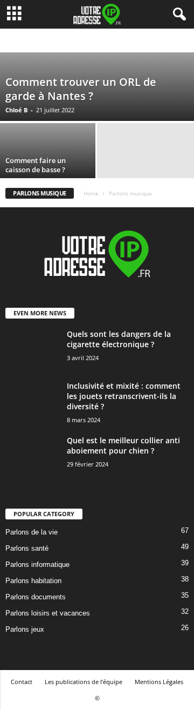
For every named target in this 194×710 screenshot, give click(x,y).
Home (91, 193)
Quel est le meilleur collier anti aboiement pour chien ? (123, 445)
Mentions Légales (159, 682)
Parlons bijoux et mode (138, 40)
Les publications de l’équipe (83, 682)
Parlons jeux (24, 629)
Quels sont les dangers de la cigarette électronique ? (119, 339)
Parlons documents (35, 597)
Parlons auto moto (72, 40)
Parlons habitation (33, 581)
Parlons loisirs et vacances (47, 613)
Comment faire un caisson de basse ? (35, 164)
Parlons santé (26, 548)
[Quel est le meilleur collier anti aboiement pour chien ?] (32, 462)
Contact (21, 682)
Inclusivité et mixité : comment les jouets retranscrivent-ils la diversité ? (124, 396)
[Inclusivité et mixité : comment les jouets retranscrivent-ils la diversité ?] (32, 409)
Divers (29, 40)
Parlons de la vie (31, 532)
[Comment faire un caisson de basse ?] (48, 150)
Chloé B (16, 110)
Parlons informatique (37, 564)
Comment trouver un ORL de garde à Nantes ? (80, 89)
